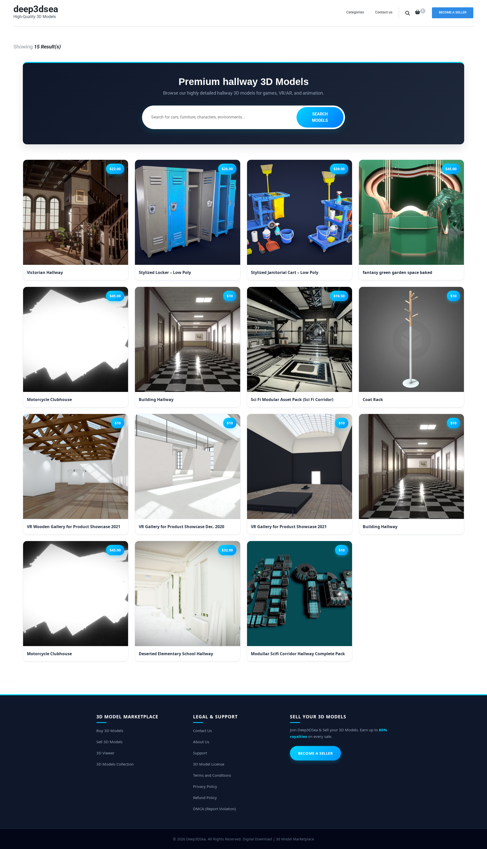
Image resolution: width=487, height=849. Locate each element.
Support (200, 752)
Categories (355, 12)
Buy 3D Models (109, 730)
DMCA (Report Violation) (214, 808)
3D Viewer (105, 752)
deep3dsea (35, 9)
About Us (201, 741)
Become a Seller (452, 12)
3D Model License (208, 764)
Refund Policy (205, 797)
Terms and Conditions (212, 775)
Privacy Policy (205, 786)
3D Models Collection (115, 764)
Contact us (383, 12)
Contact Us (202, 730)
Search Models (320, 117)
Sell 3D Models (109, 741)
